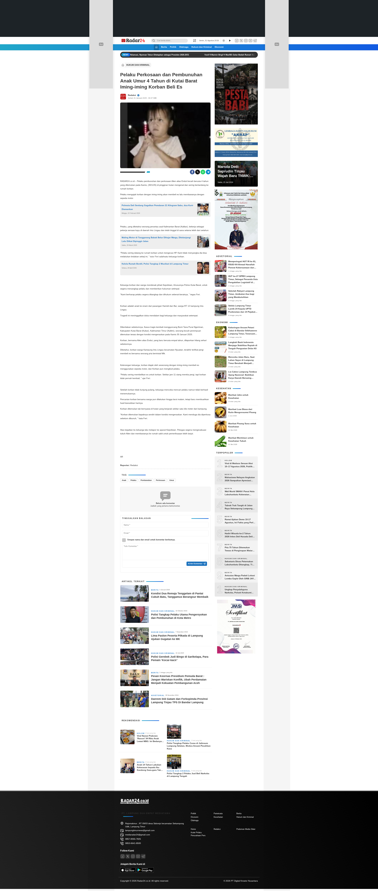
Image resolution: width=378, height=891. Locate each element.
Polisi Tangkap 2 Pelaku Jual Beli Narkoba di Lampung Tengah (188, 774)
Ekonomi (219, 47)
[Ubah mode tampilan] (223, 40)
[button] (195, 41)
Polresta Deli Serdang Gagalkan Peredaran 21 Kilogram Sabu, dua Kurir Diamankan (157, 207)
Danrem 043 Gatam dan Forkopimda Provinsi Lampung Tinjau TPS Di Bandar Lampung (179, 700)
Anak (124, 480)
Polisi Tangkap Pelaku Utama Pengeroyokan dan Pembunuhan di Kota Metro (179, 616)
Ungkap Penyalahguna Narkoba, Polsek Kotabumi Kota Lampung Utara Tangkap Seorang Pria (240, 591)
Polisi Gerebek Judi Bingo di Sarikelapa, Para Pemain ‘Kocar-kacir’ (179, 658)
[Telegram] (255, 41)
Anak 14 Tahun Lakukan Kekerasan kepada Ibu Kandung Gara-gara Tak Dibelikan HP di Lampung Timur (149, 768)
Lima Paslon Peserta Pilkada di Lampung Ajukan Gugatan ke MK (177, 637)
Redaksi (132, 95)
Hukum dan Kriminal (201, 47)
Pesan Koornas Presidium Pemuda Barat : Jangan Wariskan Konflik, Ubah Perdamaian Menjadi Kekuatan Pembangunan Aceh (178, 679)
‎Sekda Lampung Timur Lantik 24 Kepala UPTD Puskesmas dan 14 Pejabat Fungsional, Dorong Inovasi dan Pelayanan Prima (242, 311)
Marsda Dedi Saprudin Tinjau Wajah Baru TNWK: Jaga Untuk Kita (234, 171)
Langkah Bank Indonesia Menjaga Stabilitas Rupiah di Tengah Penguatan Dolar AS (242, 345)
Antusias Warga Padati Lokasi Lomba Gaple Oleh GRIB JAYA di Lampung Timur (240, 577)
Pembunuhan (146, 480)
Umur (171, 480)
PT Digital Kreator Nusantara (244, 881)
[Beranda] (156, 47)
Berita (164, 47)
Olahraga (183, 47)
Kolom (141, 733)
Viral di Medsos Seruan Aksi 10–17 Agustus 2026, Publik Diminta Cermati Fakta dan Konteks (239, 465)
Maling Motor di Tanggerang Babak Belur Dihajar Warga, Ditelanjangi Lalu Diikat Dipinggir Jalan (156, 239)
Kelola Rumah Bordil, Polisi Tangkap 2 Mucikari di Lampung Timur (155, 264)
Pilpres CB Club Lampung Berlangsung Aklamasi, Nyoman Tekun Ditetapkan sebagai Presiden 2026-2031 (136, 55)
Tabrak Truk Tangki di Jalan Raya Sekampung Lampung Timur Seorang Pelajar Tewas (239, 507)
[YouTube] (250, 41)
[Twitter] (241, 41)
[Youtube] (138, 856)
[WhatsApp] (203, 172)
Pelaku (133, 480)
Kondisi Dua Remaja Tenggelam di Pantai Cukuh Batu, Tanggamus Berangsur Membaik (179, 595)
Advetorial (158, 695)
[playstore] (145, 872)
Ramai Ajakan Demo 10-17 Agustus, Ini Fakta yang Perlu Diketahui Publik (240, 521)
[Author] (123, 96)
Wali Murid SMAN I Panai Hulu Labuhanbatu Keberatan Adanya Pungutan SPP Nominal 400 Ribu (240, 493)
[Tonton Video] (230, 40)
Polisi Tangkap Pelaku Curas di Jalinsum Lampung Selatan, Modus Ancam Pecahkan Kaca (189, 746)
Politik (173, 47)
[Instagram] (246, 41)
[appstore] (128, 872)
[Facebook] (237, 41)
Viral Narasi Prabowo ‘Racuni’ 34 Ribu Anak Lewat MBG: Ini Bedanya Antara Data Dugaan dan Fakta (149, 739)
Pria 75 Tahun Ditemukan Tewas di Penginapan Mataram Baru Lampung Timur (240, 549)
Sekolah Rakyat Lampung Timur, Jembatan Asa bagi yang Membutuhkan (241, 294)
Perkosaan (160, 480)
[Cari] (153, 40)
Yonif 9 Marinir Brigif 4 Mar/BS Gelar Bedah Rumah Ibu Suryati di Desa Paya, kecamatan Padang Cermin (247, 55)
